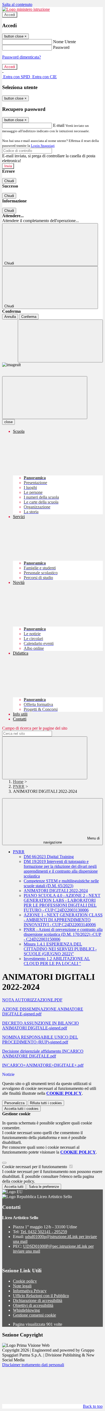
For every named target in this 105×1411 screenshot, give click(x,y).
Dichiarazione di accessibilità (37, 1300)
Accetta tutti (21, 1109)
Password (61, 47)
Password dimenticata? (21, 57)
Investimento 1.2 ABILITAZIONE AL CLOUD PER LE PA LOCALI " (57, 961)
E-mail (58, 125)
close (8, 422)
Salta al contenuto (17, 4)
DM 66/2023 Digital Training (49, 856)
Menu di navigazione (71, 840)
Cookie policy (25, 1281)
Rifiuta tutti (46, 1103)
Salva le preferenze (44, 1187)
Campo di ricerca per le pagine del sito (34, 728)
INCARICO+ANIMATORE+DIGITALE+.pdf (42, 1065)
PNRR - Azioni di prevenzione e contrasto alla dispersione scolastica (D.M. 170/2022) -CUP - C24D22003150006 (63, 934)
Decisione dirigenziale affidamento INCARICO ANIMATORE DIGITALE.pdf (42, 1053)
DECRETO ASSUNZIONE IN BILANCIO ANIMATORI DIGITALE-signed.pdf (40, 1025)
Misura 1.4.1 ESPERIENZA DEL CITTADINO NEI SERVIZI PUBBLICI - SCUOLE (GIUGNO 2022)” (60, 949)
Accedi (9, 15)
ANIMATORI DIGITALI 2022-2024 (56, 890)
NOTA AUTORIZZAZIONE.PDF (32, 1000)
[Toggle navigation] (44, 397)
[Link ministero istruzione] (26, 9)
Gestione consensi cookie (34, 1315)
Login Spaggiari (43, 146)
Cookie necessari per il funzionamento (35, 1166)
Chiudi (9, 181)
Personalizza (14, 1103)
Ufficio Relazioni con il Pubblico (41, 1295)
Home (18, 781)
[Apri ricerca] (60, 340)
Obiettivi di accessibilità (33, 1305)
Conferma (28, 317)
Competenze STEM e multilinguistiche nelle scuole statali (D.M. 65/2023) (61, 883)
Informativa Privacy (30, 1290)
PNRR (18, 786)
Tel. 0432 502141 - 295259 (43, 1231)
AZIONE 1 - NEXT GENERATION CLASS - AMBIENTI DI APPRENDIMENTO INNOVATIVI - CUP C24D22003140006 (63, 920)
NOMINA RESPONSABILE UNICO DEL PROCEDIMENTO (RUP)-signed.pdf (40, 1039)
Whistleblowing (26, 1310)
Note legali (22, 1286)
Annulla (10, 317)
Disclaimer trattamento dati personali (33, 1364)
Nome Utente (64, 41)
